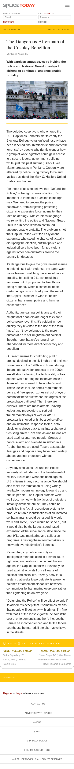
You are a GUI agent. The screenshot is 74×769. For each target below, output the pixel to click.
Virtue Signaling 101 (13, 655)
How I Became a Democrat (57, 664)
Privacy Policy (38, 740)
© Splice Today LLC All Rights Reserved (38, 759)
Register (7, 693)
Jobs (38, 722)
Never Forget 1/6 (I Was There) (55, 655)
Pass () (46, 13)
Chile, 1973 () (14, 659)
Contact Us (38, 703)
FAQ (38, 731)
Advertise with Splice (38, 713)
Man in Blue (9, 664)
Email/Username (11, 13)
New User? (8, 22)
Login (19, 693)
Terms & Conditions (38, 750)
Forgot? (48, 13)
